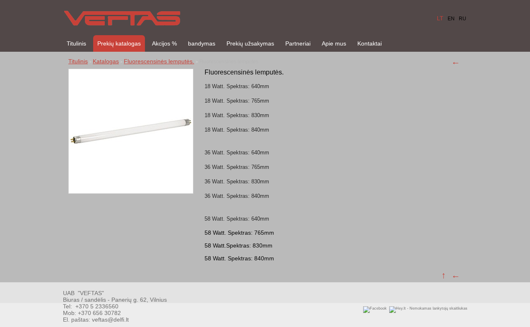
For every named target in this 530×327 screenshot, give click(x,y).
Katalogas (106, 61)
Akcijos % (164, 43)
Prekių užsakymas (250, 43)
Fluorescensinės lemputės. (159, 61)
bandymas (201, 43)
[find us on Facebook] (375, 308)
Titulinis (76, 43)
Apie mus (334, 43)
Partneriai (298, 43)
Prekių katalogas (119, 43)
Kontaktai (369, 43)
